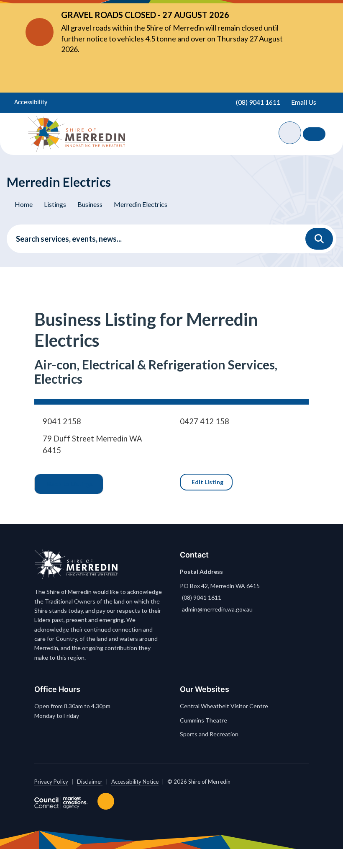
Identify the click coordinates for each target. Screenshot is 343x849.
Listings (55, 204)
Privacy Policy (51, 781)
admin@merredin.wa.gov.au (217, 609)
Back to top (107, 801)
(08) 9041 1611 (201, 597)
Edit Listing (207, 481)
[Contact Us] (314, 134)
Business (89, 204)
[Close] (301, 32)
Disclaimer (89, 781)
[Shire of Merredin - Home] (76, 134)
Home (24, 204)
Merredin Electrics (140, 204)
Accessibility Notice (135, 781)
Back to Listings (70, 484)
